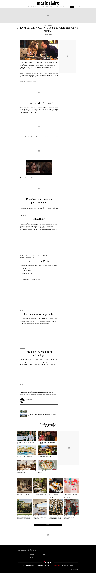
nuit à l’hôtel (29, 68)
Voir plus (47, 524)
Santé (51, 6)
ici (33, 177)
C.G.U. (19, 554)
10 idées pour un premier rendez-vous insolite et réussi (43, 394)
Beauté (32, 6)
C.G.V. (19, 557)
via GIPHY (22, 310)
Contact (31, 557)
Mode (28, 6)
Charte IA (32, 554)
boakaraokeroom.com (29, 257)
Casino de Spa (25, 272)
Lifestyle (42, 6)
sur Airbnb (38, 321)
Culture (36, 6)
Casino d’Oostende (26, 268)
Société (46, 6)
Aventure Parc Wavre (51, 364)
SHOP (72, 6)
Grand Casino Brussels (27, 270)
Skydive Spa (49, 362)
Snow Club (62, 6)
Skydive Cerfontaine (28, 364)
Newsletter (77, 6)
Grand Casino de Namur (27, 273)
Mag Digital (56, 6)
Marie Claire (29, 399)
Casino (51, 265)
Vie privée (44, 554)
